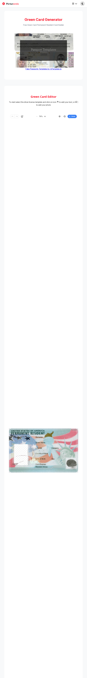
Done (73, 116)
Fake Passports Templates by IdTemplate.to (43, 69)
